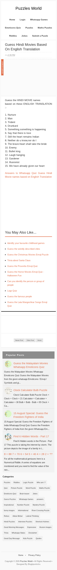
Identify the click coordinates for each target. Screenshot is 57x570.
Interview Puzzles (25, 522)
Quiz (6, 488)
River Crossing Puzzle (40, 510)
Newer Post (19, 340)
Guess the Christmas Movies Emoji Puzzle (28, 254)
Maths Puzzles (45, 28)
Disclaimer (32, 533)
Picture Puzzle (16, 488)
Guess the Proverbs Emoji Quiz (22, 266)
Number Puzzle (23, 505)
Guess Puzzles (10, 499)
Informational (23, 510)
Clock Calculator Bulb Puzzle (30, 390)
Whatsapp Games (39, 19)
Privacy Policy (34, 555)
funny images (9, 510)
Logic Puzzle (28, 482)
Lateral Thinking (32, 516)
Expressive (31, 527)
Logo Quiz (12, 290)
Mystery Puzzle (39, 505)
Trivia (6, 533)
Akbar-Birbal (18, 516)
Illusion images (45, 527)
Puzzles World (28, 8)
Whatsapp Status (18, 533)
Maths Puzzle (44, 488)
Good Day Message (12, 538)
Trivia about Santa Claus (19, 260)
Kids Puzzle (27, 538)
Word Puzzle (31, 488)
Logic (22, 19)
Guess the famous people (19, 296)
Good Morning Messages (14, 527)
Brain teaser (24, 494)
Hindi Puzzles (9, 522)
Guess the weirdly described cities (23, 249)
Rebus (6, 516)
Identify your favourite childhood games (26, 243)
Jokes (24, 36)
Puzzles (29, 28)
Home (12, 19)
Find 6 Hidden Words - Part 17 (31, 436)
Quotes (39, 538)
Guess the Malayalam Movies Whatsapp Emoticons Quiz (30, 365)
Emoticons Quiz (13, 28)
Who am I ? (41, 482)
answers (40, 499)
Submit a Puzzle (40, 36)
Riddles (13, 36)
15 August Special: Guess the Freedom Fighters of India (30, 415)
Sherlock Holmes (42, 522)
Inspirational (9, 505)
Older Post (30, 340)
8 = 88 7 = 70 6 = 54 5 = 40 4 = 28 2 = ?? (28, 454)
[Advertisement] (27, 79)
